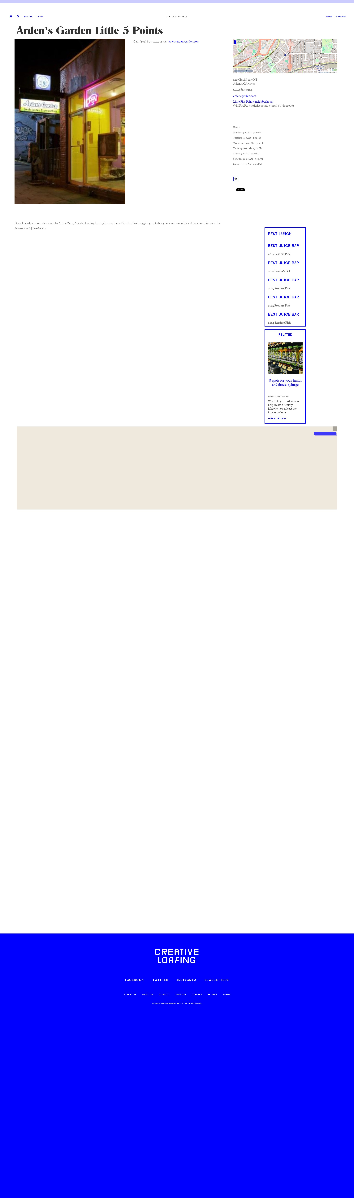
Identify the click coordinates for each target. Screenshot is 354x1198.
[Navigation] (9, 17)
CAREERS (197, 995)
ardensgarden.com (244, 96)
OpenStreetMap (324, 72)
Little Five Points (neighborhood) (253, 101)
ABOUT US (147, 995)
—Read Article (277, 418)
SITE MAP (180, 995)
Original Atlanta (177, 17)
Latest (40, 16)
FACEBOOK (134, 980)
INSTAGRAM (186, 980)
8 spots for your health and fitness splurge (285, 382)
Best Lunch (279, 234)
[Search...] (18, 17)
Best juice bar (283, 246)
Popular (28, 16)
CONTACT (164, 995)
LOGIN (329, 17)
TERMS (227, 995)
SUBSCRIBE (341, 17)
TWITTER (160, 980)
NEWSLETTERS (217, 980)
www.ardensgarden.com (184, 41)
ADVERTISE (130, 995)
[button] (335, 428)
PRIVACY (212, 995)
